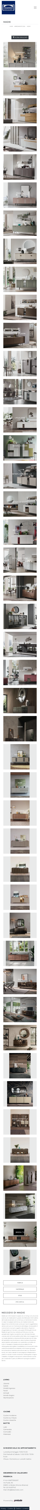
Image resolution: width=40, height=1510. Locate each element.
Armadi (6, 1393)
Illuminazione (8, 1398)
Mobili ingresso (9, 1388)
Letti (5, 1427)
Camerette (7, 1429)
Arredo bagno (8, 1395)
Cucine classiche (9, 1420)
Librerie (6, 1383)
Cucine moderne (9, 1415)
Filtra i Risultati (20, 37)
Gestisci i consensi (22, 1508)
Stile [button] (20, 1295)
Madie (28, 26)
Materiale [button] (20, 1289)
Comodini (7, 1432)
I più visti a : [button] (20, 1302)
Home (11, 26)
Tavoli (5, 1391)
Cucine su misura (9, 1418)
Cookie (10, 1508)
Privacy (3, 1508)
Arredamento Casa (19, 26)
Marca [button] (20, 1283)
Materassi (7, 1434)
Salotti (5, 1386)
